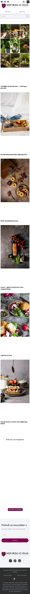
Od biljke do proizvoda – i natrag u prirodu (14, 87)
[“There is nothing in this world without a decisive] (15, 467)
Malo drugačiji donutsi (9, 221)
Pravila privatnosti (21, 575)
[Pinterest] (5, 2)
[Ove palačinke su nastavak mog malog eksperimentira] (15, 483)
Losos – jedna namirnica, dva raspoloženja (12, 288)
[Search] (27, 16)
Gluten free (22, 12)
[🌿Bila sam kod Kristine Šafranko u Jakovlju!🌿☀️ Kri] (15, 450)
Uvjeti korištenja (8, 575)
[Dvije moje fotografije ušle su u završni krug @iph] (15, 499)
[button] (23, 1)
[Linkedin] (8, 2)
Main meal (7, 12)
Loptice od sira (6, 355)
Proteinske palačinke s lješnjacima (14, 154)
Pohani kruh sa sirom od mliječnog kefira (14, 423)
